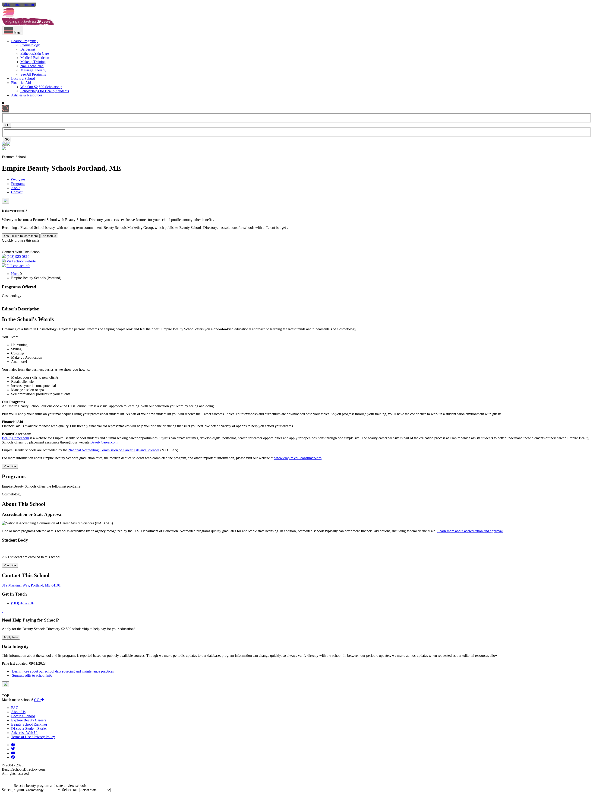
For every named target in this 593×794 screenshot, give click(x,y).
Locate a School (23, 78)
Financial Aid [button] (21, 83)
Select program (13, 790)
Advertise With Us (24, 733)
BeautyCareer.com (15, 438)
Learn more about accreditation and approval (470, 531)
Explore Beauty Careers (28, 720)
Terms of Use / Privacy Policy (33, 737)
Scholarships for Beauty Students (44, 91)
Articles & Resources (26, 95)
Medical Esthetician (34, 58)
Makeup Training (33, 62)
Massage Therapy (33, 70)
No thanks (49, 236)
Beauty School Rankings (29, 724)
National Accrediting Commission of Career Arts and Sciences (113, 450)
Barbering (27, 49)
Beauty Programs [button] (23, 41)
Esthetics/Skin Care (34, 53)
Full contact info (18, 266)
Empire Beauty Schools (39, 168)
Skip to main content (19, 4)
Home (15, 274)
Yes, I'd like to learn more (21, 236)
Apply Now (11, 637)
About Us (18, 712)
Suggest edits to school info (31, 675)
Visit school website (21, 261)
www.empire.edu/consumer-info (298, 458)
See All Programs (33, 74)
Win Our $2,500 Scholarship (41, 87)
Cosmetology (30, 45)
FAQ (15, 708)
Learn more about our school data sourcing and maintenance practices (62, 671)
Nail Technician (32, 66)
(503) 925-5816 (17, 256)
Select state (70, 790)
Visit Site (10, 466)
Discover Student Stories (29, 728)
